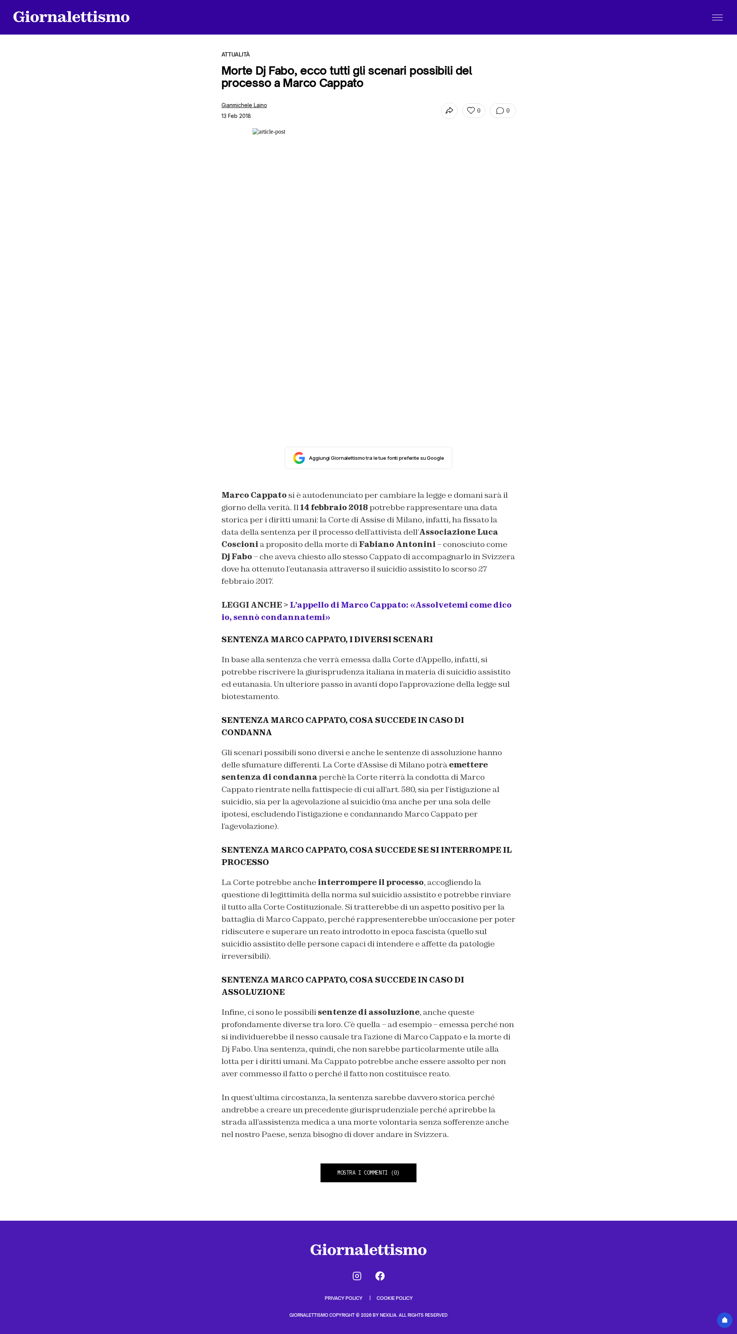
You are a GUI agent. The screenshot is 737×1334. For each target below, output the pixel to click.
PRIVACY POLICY (344, 1298)
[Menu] (717, 17)
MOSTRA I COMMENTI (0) (368, 1172)
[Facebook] (380, 1276)
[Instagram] (357, 1276)
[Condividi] (449, 111)
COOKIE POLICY (395, 1298)
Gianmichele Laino (244, 105)
